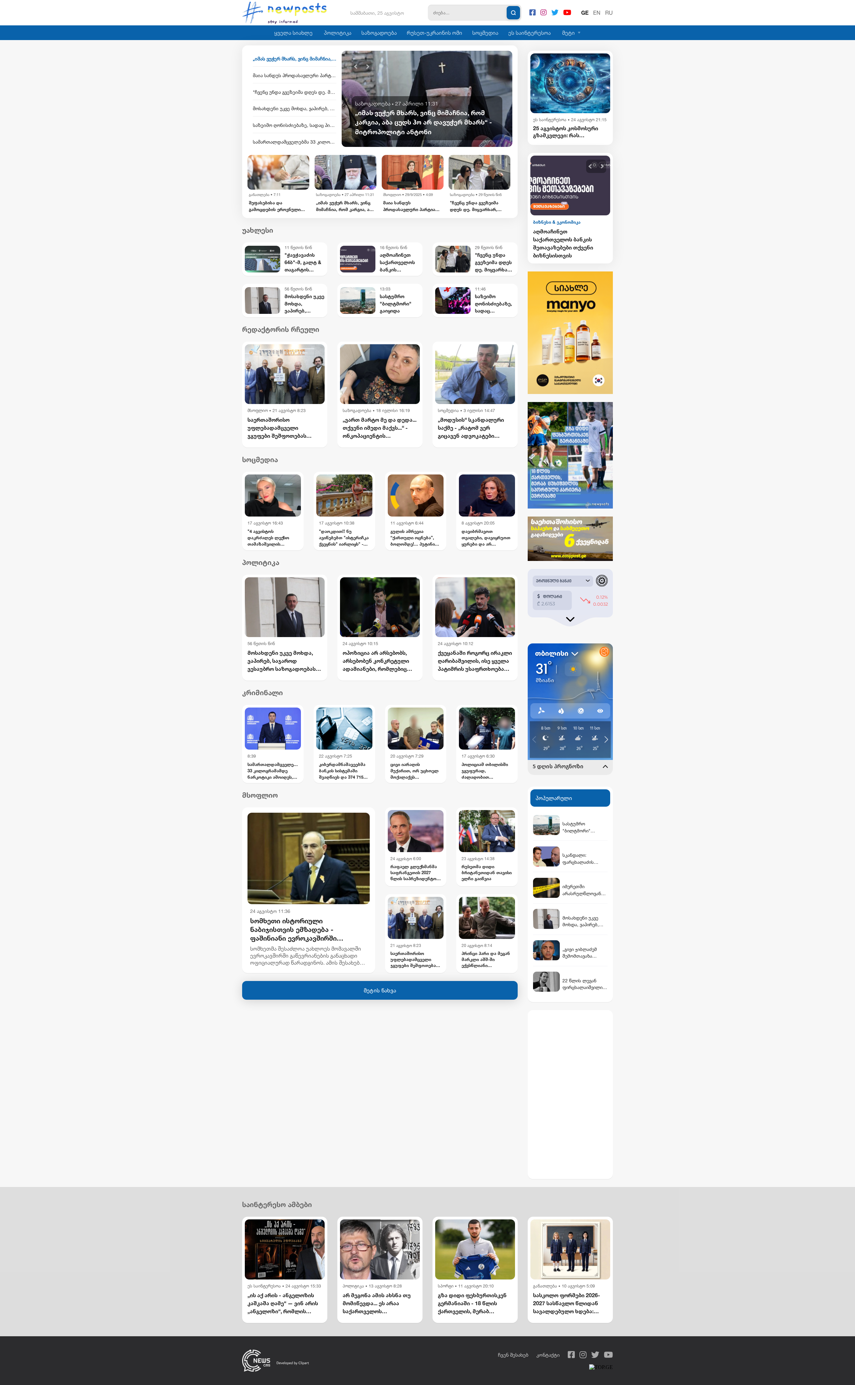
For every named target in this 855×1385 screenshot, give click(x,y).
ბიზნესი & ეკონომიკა (556, 222)
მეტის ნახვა (380, 990)
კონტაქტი (548, 1355)
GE (584, 12)
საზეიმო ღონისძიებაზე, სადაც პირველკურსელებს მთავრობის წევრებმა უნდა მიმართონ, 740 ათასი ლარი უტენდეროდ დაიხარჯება (294, 108)
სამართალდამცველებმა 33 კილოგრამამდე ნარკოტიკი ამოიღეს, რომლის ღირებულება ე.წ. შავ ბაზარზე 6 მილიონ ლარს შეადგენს (294, 125)
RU (609, 12)
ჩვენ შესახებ (513, 1355)
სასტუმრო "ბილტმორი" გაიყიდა (564, 235)
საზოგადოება (379, 32)
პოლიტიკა (337, 32)
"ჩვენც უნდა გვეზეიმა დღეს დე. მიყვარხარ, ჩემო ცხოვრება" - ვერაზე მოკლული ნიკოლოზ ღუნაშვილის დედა (294, 75)
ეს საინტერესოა (529, 32)
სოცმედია (485, 32)
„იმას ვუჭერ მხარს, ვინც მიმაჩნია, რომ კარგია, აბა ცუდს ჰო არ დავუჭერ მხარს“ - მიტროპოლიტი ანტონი (278, 206)
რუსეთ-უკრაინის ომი (434, 32)
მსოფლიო (325, 194)
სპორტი (446, 1286)
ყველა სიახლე (293, 32)
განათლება (545, 1286)
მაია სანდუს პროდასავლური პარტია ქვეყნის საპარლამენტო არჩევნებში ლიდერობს (294, 58)
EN (597, 12)
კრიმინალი (262, 692)
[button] (356, 66)
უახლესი (257, 230)
